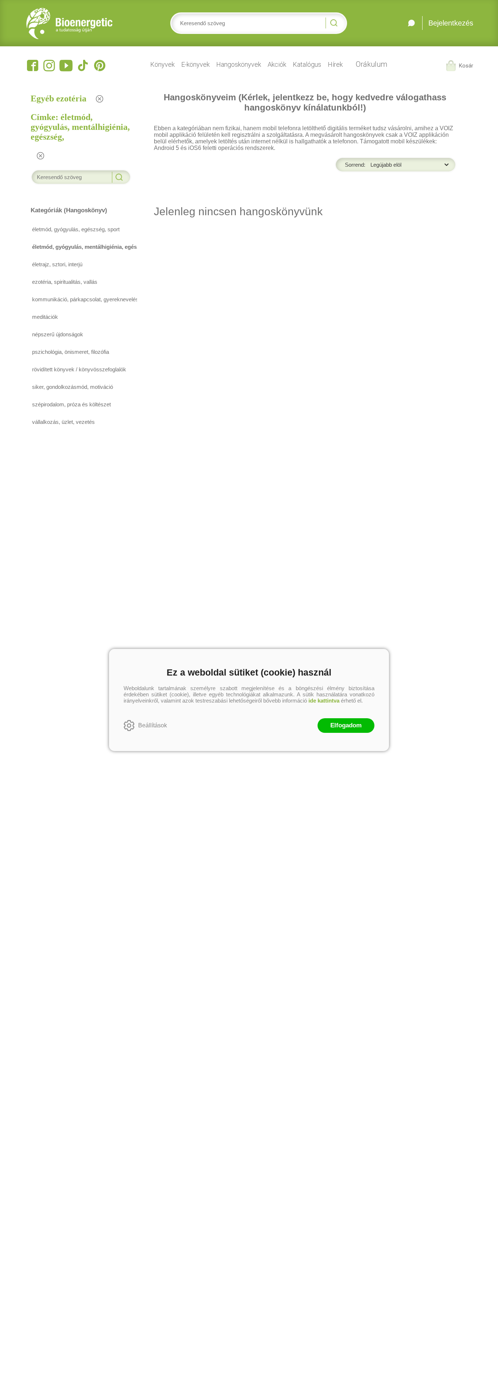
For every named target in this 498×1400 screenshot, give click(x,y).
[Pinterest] (99, 65)
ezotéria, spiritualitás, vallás (64, 282)
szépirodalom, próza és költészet (71, 404)
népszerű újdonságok (57, 334)
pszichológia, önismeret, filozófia (70, 352)
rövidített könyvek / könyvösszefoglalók (79, 369)
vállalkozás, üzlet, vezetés (63, 422)
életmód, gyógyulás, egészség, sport (76, 229)
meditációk (45, 317)
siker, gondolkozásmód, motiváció (72, 387)
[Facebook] (32, 65)
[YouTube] (66, 65)
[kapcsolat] (412, 23)
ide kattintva (323, 700)
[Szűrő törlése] (99, 98)
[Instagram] (49, 65)
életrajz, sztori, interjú (57, 264)
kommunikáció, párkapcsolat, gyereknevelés (82, 299)
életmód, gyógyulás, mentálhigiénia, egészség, (82, 247)
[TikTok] (82, 65)
